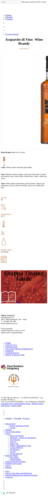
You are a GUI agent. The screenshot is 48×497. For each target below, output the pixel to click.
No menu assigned (11, 34)
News (7, 471)
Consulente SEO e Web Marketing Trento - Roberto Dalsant (22, 404)
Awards (12, 428)
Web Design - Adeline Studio (11, 406)
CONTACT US (11, 345)
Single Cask (14, 444)
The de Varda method (13, 432)
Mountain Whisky (11, 456)
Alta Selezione (15, 440)
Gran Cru (13, 442)
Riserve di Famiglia (17, 436)
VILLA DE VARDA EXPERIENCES (19, 349)
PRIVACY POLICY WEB (14, 355)
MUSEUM (9, 351)
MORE (19, 302)
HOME (8, 343)
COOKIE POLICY (12, 353)
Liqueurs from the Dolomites (15, 462)
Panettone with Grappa (13, 464)
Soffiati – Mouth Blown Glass (20, 446)
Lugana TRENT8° (16, 448)
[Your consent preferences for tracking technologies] (4, 493)
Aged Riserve (15, 450)
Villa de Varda (10, 424)
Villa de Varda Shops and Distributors (18, 473)
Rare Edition (14, 458)
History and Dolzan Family (19, 426)
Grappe (8, 434)
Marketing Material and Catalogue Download (21, 475)
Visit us (8, 465)
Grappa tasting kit (16, 454)
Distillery (8, 430)
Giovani (13, 452)
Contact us (9, 477)
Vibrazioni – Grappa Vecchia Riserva (23, 438)
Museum (8, 467)
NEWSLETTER (11, 347)
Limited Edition (15, 460)
